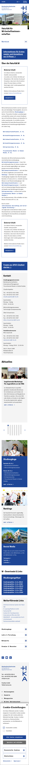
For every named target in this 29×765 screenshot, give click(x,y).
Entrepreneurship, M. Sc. (11, 147)
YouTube (6, 560)
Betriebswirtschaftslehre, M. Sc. (13, 139)
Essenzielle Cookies (11, 727)
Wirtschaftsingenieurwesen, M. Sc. (14, 143)
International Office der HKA (11, 615)
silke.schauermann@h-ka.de (11, 320)
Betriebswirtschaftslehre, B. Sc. (13, 131)
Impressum (17, 761)
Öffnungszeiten (8, 698)
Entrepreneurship (7, 191)
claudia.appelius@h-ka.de (10, 297)
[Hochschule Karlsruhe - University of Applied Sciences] (8, 8)
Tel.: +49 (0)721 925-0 (8, 674)
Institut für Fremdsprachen (11, 613)
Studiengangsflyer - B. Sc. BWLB (13, 582)
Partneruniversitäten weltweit (11, 621)
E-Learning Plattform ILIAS (11, 609)
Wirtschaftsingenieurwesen (10, 162)
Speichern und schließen (14, 742)
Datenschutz (6, 761)
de (18, 2)
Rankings (4, 174)
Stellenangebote (9, 692)
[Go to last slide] (3, 430)
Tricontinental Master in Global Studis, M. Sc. (13, 151)
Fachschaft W (7, 611)
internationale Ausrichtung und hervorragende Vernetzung (14, 206)
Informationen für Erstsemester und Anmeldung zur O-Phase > (14, 54)
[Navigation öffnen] (25, 2)
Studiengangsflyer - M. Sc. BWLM (13, 586)
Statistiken (9, 731)
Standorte (7, 695)
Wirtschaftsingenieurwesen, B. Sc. (14, 135)
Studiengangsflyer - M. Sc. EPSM (13, 588)
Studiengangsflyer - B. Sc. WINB (13, 584)
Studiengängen (19, 112)
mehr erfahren (9, 405)
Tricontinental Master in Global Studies (12, 194)
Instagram (7, 558)
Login (3, 1)
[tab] (8, 425)
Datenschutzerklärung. (15, 93)
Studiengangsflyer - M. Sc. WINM (13, 592)
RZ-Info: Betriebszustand (12, 701)
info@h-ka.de (5, 678)
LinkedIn (6, 562)
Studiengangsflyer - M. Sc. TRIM (12, 590)
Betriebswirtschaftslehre (10, 170)
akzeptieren (9, 97)
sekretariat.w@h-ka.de (9, 340)
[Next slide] (25, 430)
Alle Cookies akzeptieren (14, 737)
